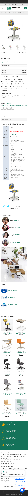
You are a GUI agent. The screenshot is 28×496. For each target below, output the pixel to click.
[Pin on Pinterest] (7, 108)
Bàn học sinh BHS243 (20, 333)
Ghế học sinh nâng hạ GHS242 (21, 373)
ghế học (4, 105)
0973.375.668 (16, 242)
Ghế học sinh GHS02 (7, 333)
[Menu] (2, 8)
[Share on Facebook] (2, 108)
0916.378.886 (17, 227)
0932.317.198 (16, 235)
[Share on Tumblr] (13, 108)
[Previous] (3, 30)
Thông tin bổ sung (6, 119)
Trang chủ (3, 12)
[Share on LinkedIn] (10, 108)
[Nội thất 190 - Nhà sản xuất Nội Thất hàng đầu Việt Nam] (13, 8)
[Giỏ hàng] (25, 8)
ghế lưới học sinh (15, 105)
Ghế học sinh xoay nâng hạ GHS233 (7, 373)
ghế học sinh (9, 105)
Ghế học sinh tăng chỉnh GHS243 (7, 414)
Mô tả (3, 116)
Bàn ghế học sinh (12, 12)
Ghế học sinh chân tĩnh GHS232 (21, 394)
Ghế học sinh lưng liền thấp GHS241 (21, 353)
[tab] (14, 116)
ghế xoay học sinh (23, 105)
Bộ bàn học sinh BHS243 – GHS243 (7, 353)
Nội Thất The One (12, 290)
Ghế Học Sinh (21, 12)
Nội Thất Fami (11, 297)
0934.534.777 (16, 220)
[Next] (25, 30)
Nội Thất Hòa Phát (12, 304)
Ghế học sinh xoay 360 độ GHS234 (7, 394)
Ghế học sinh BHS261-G (21, 413)
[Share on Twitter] (5, 108)
